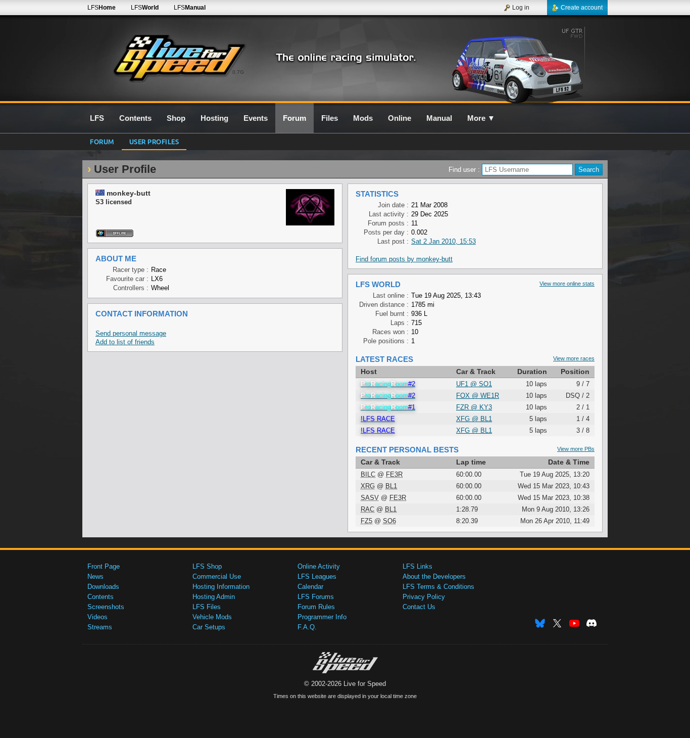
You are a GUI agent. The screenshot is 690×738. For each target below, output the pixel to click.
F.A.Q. (307, 627)
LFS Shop (207, 566)
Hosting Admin (213, 597)
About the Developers (434, 576)
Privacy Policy (424, 597)
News (95, 576)
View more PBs (576, 449)
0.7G (238, 72)
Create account (582, 7)
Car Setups (208, 627)
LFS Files (206, 607)
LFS (101, 7)
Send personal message (130, 333)
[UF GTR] (521, 64)
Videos (97, 617)
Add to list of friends (125, 342)
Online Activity (319, 566)
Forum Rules (316, 607)
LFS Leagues (317, 576)
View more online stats (567, 284)
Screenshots (105, 607)
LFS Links (417, 566)
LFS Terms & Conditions (438, 586)
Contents (100, 597)
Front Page (103, 566)
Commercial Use (216, 576)
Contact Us (419, 607)
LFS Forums (316, 597)
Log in (520, 7)
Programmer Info (322, 617)
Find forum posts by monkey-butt (404, 259)
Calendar (310, 586)
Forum (102, 141)
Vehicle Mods (212, 617)
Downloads (103, 586)
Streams (99, 627)
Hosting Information (221, 586)
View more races (574, 358)
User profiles (154, 141)
